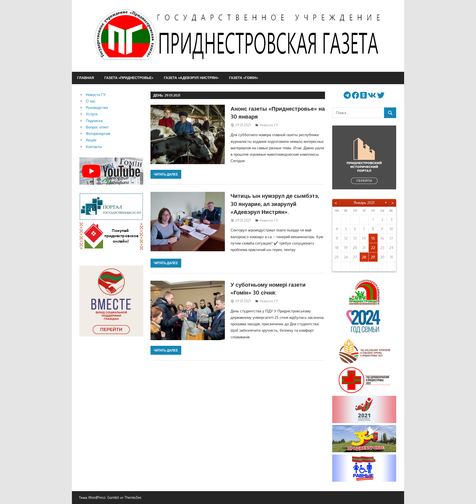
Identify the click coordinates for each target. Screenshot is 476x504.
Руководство (97, 107)
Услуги (91, 114)
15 (373, 238)
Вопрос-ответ (97, 127)
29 (373, 257)
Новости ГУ (269, 125)
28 (364, 257)
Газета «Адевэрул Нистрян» (191, 78)
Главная (85, 78)
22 (373, 247)
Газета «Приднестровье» (128, 78)
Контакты (94, 146)
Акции (91, 140)
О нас (91, 101)
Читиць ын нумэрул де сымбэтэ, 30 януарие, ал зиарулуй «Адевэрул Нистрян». (275, 203)
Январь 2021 (364, 202)
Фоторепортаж (98, 133)
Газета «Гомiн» (243, 78)
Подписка (94, 120)
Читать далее (166, 174)
